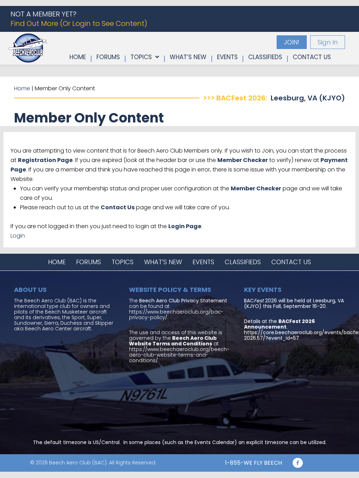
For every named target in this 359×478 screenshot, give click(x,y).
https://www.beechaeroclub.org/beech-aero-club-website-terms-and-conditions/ (179, 355)
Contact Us (118, 207)
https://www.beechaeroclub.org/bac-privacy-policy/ (176, 314)
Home (22, 88)
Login (18, 236)
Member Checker (242, 160)
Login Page (184, 226)
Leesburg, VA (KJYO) (308, 98)
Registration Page (45, 160)
